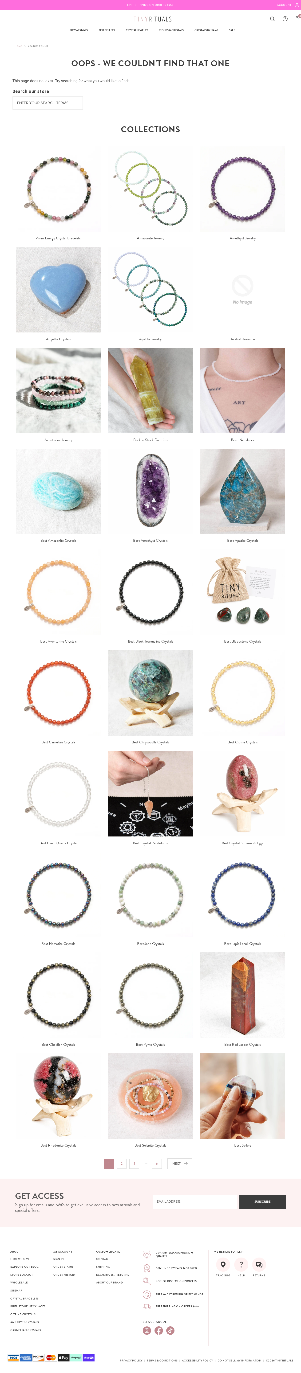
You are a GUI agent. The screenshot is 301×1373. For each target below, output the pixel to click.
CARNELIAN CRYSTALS (25, 1330)
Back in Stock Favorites (150, 440)
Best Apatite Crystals (242, 540)
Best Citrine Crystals (243, 742)
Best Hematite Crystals (58, 944)
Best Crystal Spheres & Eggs (243, 843)
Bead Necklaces (242, 440)
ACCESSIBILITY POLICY (197, 1360)
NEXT (176, 1163)
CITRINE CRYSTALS (23, 1314)
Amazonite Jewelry (150, 238)
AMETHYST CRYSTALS (24, 1322)
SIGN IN (58, 1259)
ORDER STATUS (63, 1267)
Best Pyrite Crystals (150, 1044)
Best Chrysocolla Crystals (150, 742)
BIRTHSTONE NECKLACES (28, 1306)
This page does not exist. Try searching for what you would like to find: (70, 81)
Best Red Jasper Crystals (242, 1044)
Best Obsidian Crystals (58, 1044)
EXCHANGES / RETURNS (112, 1275)
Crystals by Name (206, 30)
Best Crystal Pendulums (150, 843)
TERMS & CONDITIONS (162, 1360)
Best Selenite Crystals (150, 1145)
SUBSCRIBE (262, 1201)
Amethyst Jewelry (243, 238)
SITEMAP (16, 1290)
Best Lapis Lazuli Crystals (242, 944)
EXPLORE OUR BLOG (24, 1267)
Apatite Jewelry (150, 339)
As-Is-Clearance (242, 339)
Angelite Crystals (58, 339)
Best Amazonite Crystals (58, 540)
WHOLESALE (19, 1282)
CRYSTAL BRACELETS (24, 1298)
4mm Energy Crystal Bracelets (58, 238)
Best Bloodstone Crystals (242, 641)
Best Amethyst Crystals (150, 540)
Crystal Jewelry (137, 30)
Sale (232, 30)
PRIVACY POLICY (131, 1360)
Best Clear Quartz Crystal (58, 843)
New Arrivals (79, 30)
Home (18, 46)
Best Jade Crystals (150, 944)
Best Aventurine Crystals (58, 641)
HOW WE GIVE (20, 1259)
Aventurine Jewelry (58, 440)
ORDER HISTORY (64, 1275)
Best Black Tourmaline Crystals (150, 641)
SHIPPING (103, 1267)
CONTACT (103, 1259)
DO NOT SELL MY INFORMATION (239, 1360)
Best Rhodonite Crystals (58, 1145)
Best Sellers (107, 30)
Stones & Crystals (171, 30)
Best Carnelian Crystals (58, 742)
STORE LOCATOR (21, 1275)
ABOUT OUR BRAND (109, 1282)
